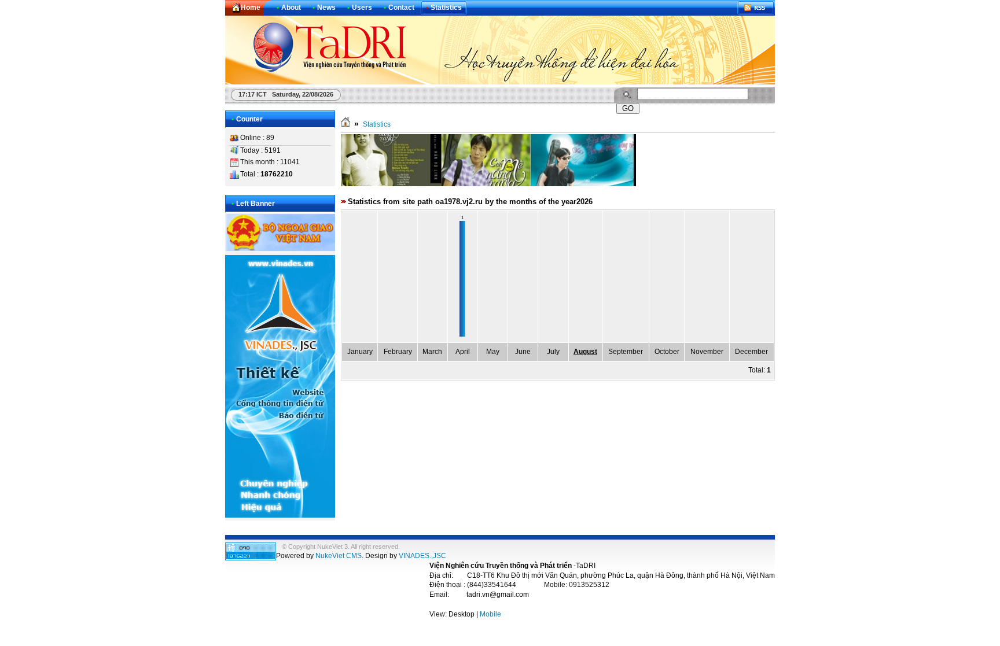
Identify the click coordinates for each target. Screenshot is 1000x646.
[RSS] (756, 8)
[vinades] (280, 515)
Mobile (490, 614)
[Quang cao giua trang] (488, 184)
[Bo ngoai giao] (280, 249)
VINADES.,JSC (422, 556)
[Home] (345, 124)
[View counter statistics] (250, 558)
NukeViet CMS (338, 556)
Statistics (377, 124)
